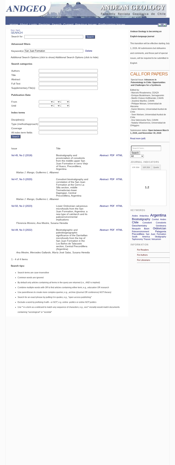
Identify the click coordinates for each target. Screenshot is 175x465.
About (24, 24)
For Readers (143, 250)
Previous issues (86, 24)
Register (44, 24)
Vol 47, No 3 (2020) (21, 179)
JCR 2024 (135, 167)
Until (13, 105)
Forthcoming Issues (111, 24)
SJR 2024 (146, 167)
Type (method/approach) (24, 124)
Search (57, 24)
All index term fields (21, 132)
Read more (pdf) (137, 138)
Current (68, 24)
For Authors (142, 255)
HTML (119, 155)
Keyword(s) (17, 51)
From (14, 101)
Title (13, 75)
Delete (88, 50)
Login (33, 24)
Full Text (15, 83)
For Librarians (143, 260)
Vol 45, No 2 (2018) (21, 155)
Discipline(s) (17, 119)
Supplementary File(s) (23, 88)
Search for (17, 36)
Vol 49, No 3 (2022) (21, 229)
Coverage (16, 128)
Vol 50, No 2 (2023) (21, 206)
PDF (112, 155)
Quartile (156, 167)
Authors (15, 70)
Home (14, 24)
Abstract (15, 79)
